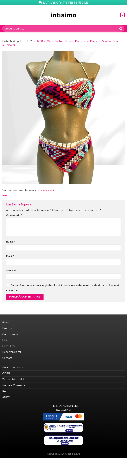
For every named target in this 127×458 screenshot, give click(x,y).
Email (10, 256)
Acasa (5, 322)
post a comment (45, 190)
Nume (10, 241)
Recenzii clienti (11, 351)
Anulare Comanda (13, 385)
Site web (11, 270)
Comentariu (14, 215)
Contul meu (10, 346)
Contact (7, 358)
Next (6, 195)
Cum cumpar (10, 334)
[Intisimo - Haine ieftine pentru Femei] (63, 15)
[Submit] (121, 28)
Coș (4, 340)
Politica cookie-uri (13, 367)
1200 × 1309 (44, 41)
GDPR (6, 373)
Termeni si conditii (13, 379)
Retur (6, 391)
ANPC (6, 397)
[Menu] (4, 15)
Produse (7, 328)
